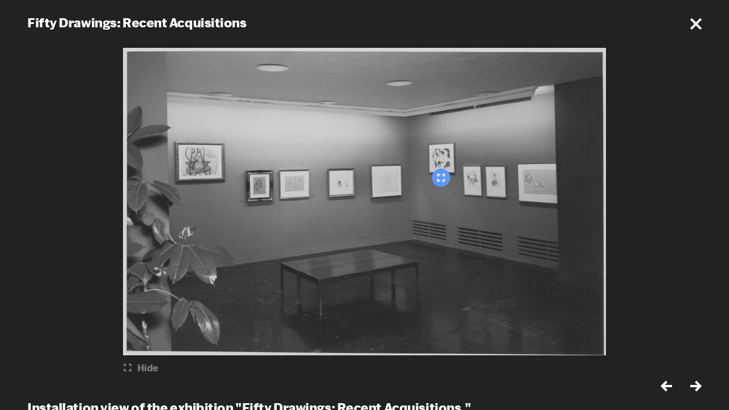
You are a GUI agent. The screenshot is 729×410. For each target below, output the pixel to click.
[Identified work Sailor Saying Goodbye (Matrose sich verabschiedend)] (441, 177)
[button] (696, 24)
